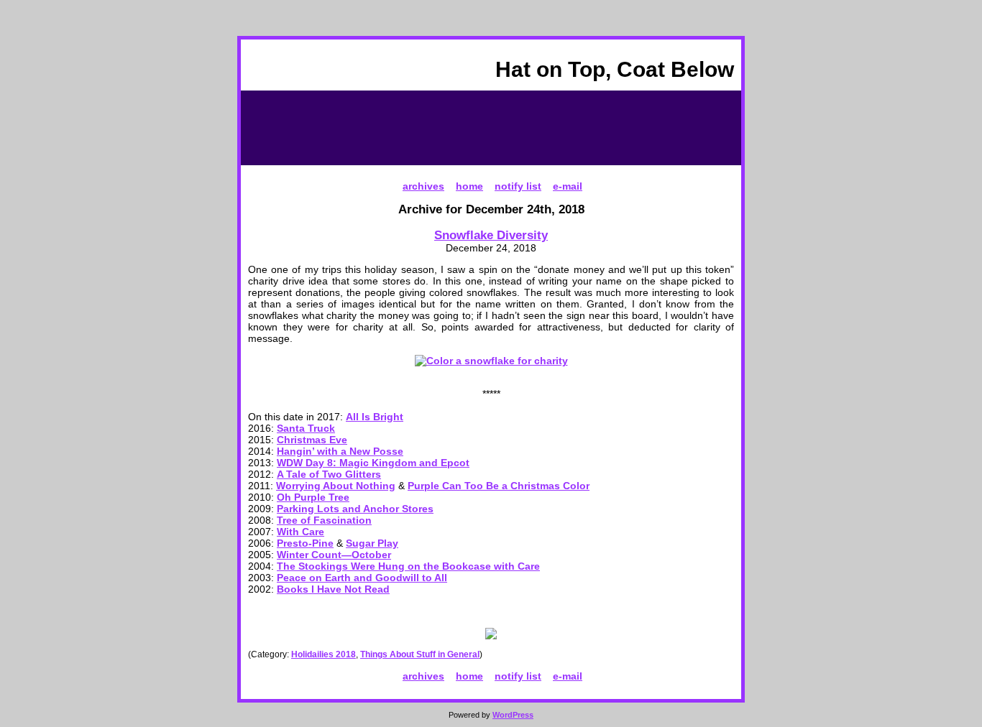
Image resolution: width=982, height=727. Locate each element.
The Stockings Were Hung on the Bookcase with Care (408, 566)
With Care (300, 531)
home (469, 186)
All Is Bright (374, 416)
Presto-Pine (305, 543)
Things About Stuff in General (419, 654)
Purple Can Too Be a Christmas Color (498, 485)
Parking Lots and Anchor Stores (355, 508)
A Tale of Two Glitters (329, 474)
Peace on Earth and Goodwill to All (362, 577)
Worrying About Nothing (335, 485)
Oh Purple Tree (313, 497)
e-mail (567, 186)
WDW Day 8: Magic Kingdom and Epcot (373, 462)
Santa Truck (306, 428)
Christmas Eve (312, 439)
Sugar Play (372, 543)
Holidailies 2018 (323, 654)
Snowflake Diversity (491, 235)
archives (423, 186)
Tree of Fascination (324, 520)
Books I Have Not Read (333, 589)
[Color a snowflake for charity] (491, 360)
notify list (518, 186)
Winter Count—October (334, 554)
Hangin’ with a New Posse (340, 451)
